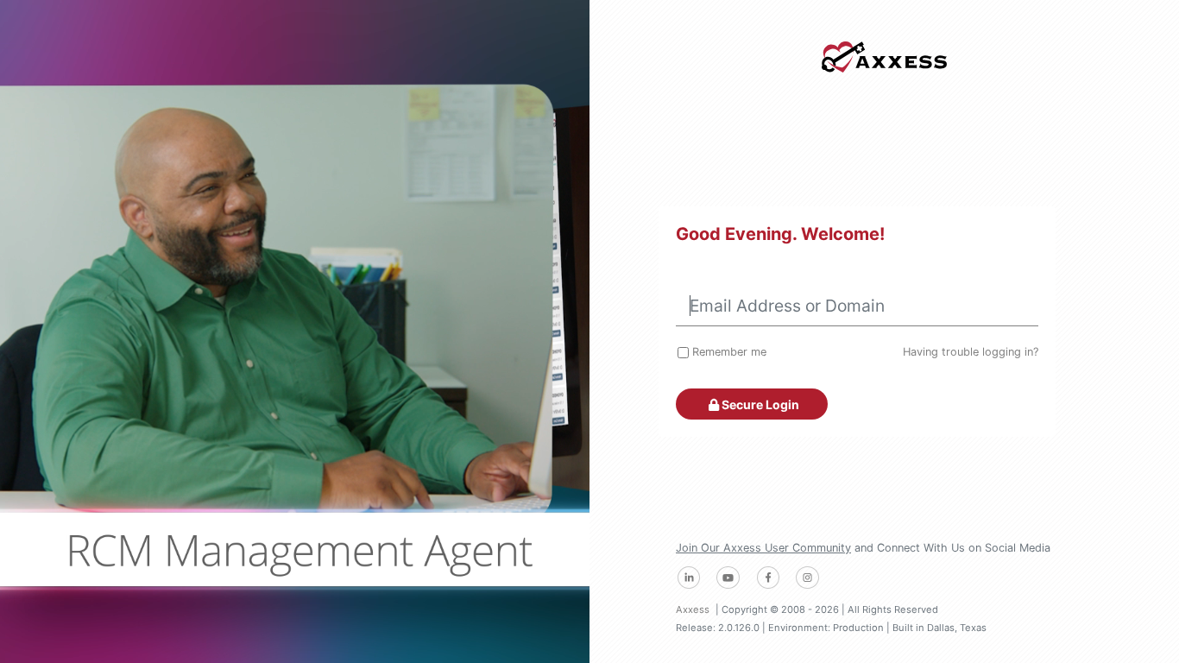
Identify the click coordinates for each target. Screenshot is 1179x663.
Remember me (729, 351)
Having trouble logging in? (970, 351)
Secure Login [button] (759, 404)
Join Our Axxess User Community (763, 547)
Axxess (692, 609)
